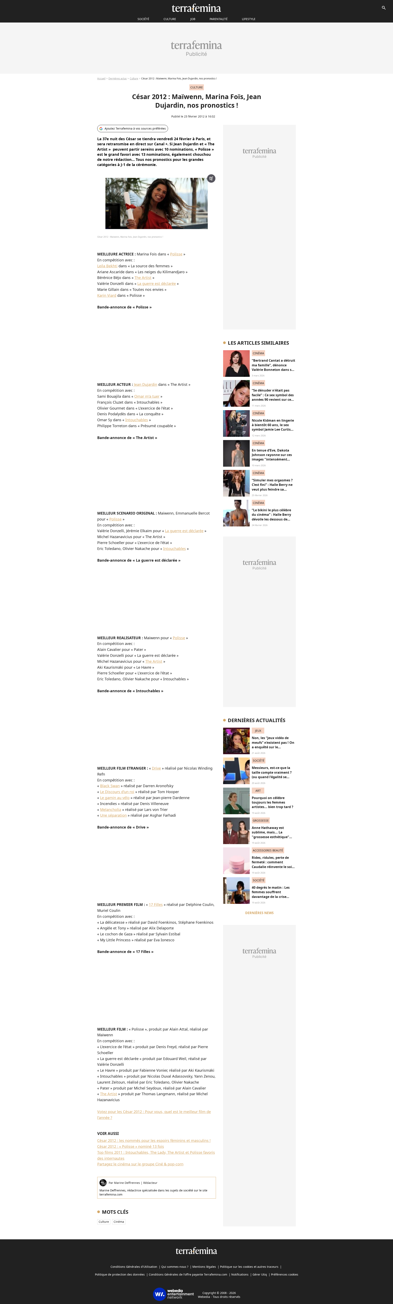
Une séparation (113, 815)
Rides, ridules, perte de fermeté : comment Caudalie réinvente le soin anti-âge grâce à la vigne (273, 864)
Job (192, 19)
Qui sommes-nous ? (174, 1267)
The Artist (142, 277)
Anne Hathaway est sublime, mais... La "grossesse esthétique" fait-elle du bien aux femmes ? (270, 836)
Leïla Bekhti (107, 265)
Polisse (176, 254)
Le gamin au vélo (115, 797)
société (143, 19)
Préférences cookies (284, 1274)
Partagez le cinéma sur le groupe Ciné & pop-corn (140, 1164)
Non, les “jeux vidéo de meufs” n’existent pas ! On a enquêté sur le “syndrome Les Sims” (273, 745)
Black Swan (110, 785)
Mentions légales (204, 1267)
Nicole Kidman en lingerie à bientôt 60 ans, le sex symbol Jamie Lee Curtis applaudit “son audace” (273, 427)
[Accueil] (196, 8)
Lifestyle (248, 19)
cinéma (119, 1222)
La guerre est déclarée (156, 283)
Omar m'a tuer (146, 396)
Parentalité (219, 19)
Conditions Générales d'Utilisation (134, 1267)
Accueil (101, 78)
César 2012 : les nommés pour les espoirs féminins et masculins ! (154, 1140)
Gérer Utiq (260, 1274)
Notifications (239, 1274)
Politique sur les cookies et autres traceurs (249, 1267)
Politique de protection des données (120, 1274)
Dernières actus (117, 78)
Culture (170, 19)
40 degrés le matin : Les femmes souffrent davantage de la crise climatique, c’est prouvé (271, 894)
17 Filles (156, 904)
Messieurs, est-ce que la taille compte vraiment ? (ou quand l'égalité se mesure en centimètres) (272, 774)
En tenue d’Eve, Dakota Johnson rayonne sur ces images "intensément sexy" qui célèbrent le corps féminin (272, 459)
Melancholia (110, 809)
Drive (156, 768)
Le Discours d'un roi (117, 791)
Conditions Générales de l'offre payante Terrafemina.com (188, 1274)
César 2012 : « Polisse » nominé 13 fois (130, 1146)
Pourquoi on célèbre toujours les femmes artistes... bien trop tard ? (272, 802)
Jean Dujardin (145, 384)
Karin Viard (106, 295)
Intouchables (136, 419)
